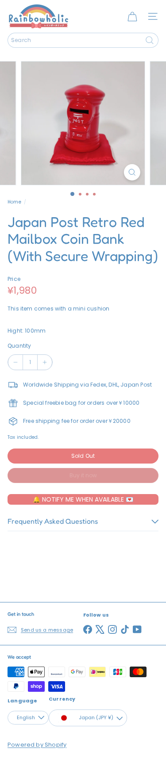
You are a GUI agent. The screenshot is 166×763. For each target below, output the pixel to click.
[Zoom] (132, 172)
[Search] (149, 40)
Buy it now (83, 475)
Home (14, 202)
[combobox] (83, 40)
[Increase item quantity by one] (44, 362)
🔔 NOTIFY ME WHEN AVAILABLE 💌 (83, 499)
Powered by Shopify (37, 744)
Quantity (19, 345)
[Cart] (132, 16)
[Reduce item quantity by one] (15, 362)
